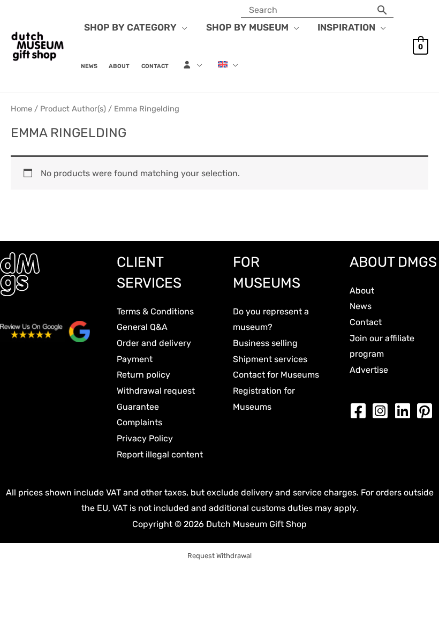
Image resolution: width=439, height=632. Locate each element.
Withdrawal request (156, 391)
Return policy (143, 375)
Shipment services (270, 359)
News (361, 306)
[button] (182, 27)
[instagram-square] (383, 410)
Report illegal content (160, 454)
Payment (135, 359)
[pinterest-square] (427, 410)
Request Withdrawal (219, 556)
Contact (366, 322)
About (362, 290)
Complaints (139, 422)
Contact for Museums (276, 375)
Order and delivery (154, 343)
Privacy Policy (145, 438)
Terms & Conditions (155, 311)
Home (21, 109)
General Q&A (142, 327)
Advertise (369, 370)
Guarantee (138, 407)
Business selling (265, 343)
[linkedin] (405, 410)
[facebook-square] (361, 410)
